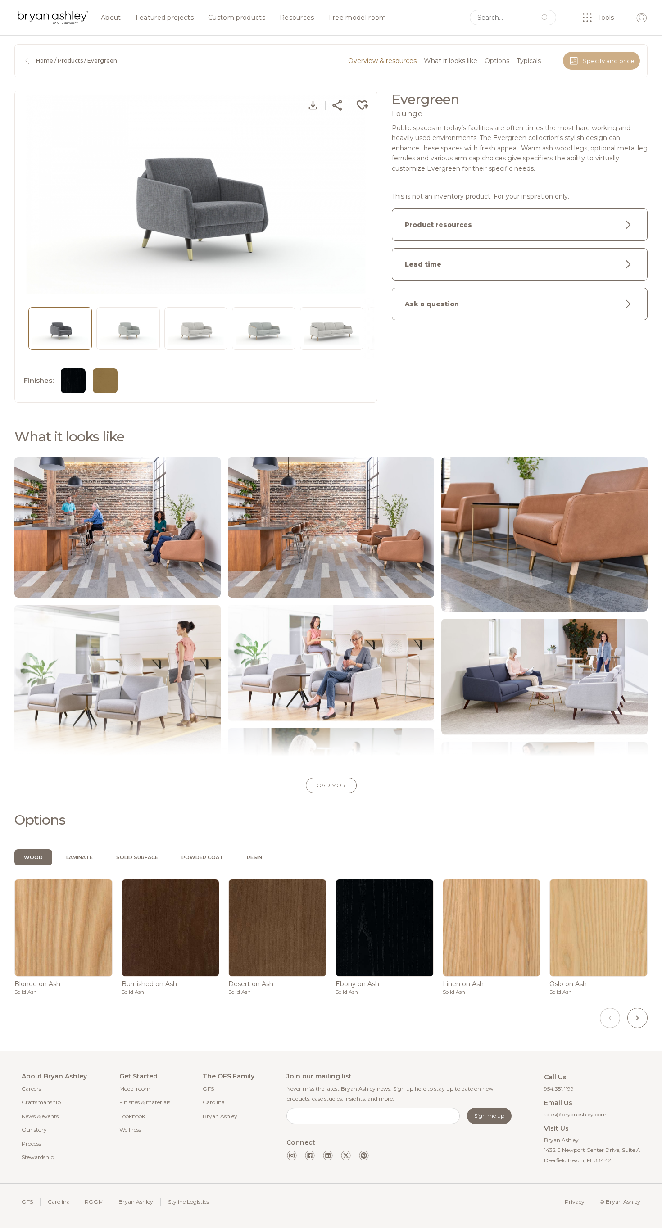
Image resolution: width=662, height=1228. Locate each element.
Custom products (236, 18)
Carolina (214, 1102)
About (111, 18)
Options (497, 61)
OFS (208, 1088)
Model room (134, 1088)
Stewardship (38, 1157)
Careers (31, 1088)
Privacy (575, 1201)
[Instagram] (291, 1155)
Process (31, 1143)
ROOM (94, 1201)
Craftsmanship (41, 1102)
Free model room (357, 18)
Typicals (529, 61)
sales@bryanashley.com (575, 1114)
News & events (40, 1116)
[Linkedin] (327, 1155)
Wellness (130, 1129)
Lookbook (132, 1116)
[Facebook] (309, 1155)
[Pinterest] (363, 1155)
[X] (345, 1155)
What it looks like (450, 61)
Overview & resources (382, 61)
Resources (297, 18)
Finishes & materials (144, 1102)
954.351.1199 (559, 1088)
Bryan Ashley (220, 1116)
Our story (34, 1129)
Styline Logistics (188, 1201)
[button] (331, 785)
